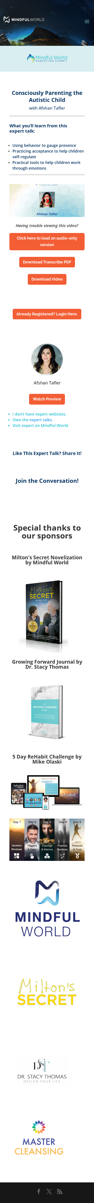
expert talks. (41, 419)
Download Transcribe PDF (47, 262)
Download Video (47, 279)
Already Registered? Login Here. (47, 314)
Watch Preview (47, 399)
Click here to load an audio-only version (47, 241)
